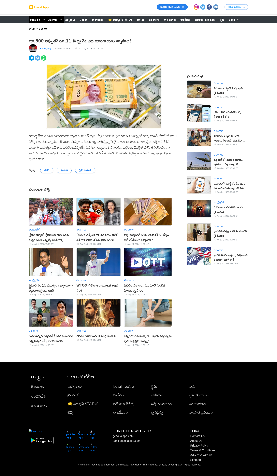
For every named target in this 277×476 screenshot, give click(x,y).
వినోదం (118, 395)
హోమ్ (32, 28)
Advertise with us (201, 455)
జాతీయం (157, 395)
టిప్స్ (70, 412)
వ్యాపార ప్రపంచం (201, 412)
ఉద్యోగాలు (75, 386)
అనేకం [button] (232, 19)
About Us (196, 440)
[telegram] (32, 59)
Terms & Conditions (202, 450)
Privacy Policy (199, 445)
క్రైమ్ (154, 386)
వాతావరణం (197, 403)
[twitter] (38, 59)
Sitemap (195, 459)
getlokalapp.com (123, 436)
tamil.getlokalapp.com (127, 440)
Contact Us (197, 436)
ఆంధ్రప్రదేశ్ (35, 19)
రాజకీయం (120, 412)
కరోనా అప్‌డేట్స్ (123, 403)
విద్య (192, 386)
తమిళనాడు (39, 406)
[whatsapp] (44, 59)
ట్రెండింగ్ (73, 395)
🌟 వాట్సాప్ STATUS (83, 403)
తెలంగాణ (52, 19)
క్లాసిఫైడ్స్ (157, 412)
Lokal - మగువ (123, 386)
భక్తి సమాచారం (161, 403)
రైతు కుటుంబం (199, 395)
